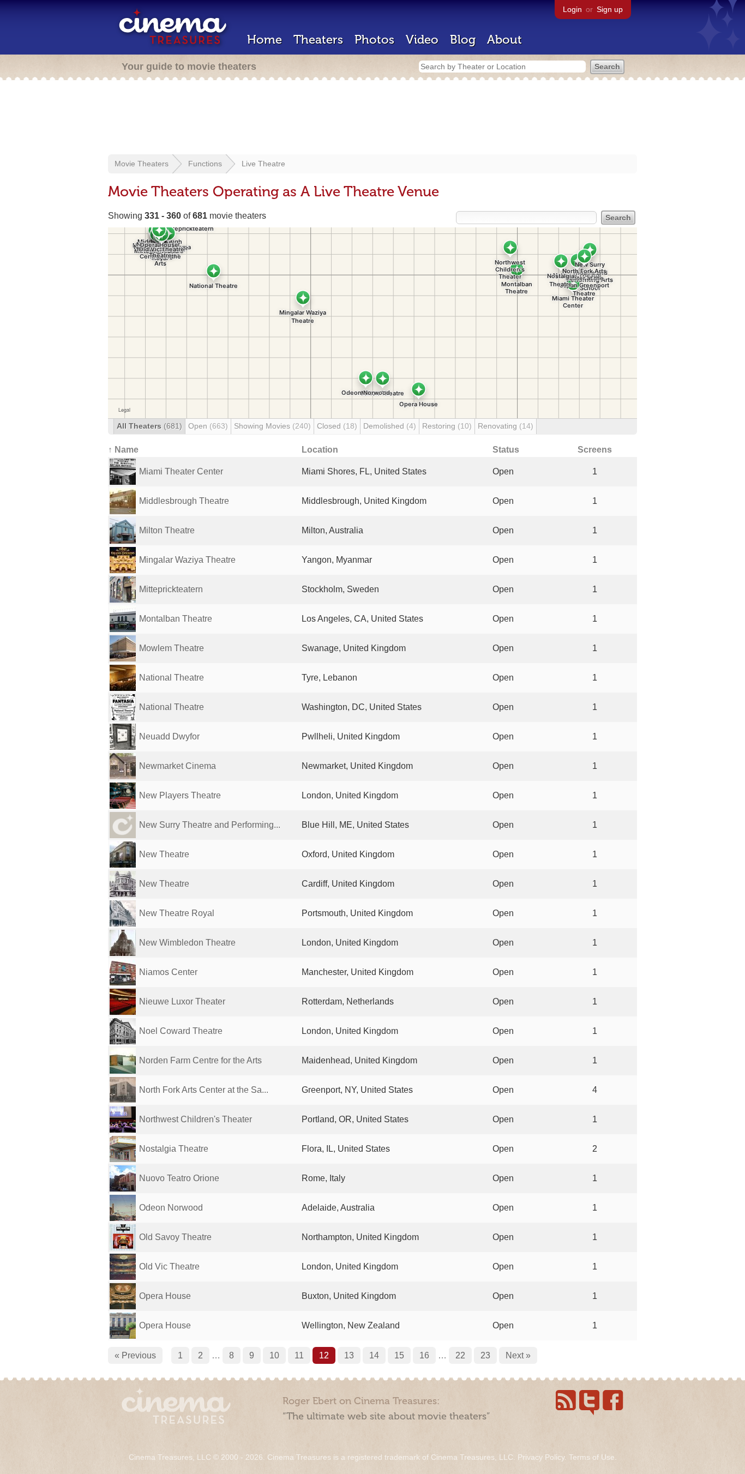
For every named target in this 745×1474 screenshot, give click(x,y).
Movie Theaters (142, 163)
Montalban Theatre (175, 618)
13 (349, 1355)
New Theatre (164, 854)
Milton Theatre (167, 530)
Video (422, 39)
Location (320, 449)
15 (399, 1355)
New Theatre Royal (176, 913)
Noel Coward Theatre (181, 1031)
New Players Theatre (180, 795)
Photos (374, 39)
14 (374, 1355)
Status (505, 449)
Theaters (318, 39)
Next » (518, 1355)
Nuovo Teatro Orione (179, 1178)
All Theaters (149, 426)
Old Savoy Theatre (175, 1237)
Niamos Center (168, 972)
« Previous (135, 1355)
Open (208, 426)
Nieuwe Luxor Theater (182, 1001)
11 (299, 1355)
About (504, 39)
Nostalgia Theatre (173, 1148)
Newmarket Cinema (177, 766)
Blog (463, 39)
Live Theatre (263, 163)
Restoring (447, 426)
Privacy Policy (541, 1457)
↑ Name (123, 449)
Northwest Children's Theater (195, 1119)
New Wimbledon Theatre (187, 942)
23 (485, 1355)
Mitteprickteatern (171, 589)
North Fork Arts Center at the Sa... (203, 1089)
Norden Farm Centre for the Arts (200, 1060)
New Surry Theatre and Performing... (209, 824)
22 (460, 1355)
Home (264, 39)
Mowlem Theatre (171, 648)
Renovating (505, 426)
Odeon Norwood (171, 1207)
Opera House (165, 1296)
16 (424, 1355)
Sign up (610, 9)
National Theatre (171, 677)
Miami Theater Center (181, 471)
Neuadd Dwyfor (169, 736)
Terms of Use (592, 1457)
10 (274, 1355)
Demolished (389, 426)
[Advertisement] (372, 118)
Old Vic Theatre (169, 1266)
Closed (337, 426)
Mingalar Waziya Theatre (187, 559)
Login (572, 9)
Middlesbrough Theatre (184, 501)
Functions (205, 163)
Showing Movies (272, 426)
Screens (595, 449)
